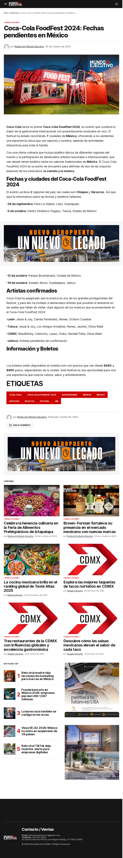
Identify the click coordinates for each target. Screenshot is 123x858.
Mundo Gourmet (12, 22)
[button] (6, 4)
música (87, 395)
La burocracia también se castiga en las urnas (38, 713)
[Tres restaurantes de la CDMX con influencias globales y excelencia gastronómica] (32, 618)
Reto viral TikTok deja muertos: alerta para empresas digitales (36, 749)
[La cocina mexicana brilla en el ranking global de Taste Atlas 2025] (32, 559)
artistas (14, 401)
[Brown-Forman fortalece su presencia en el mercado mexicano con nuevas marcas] (91, 500)
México (101, 395)
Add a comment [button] (22, 425)
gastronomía (69, 395)
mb (56, 401)
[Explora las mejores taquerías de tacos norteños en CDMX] (91, 559)
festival (44, 401)
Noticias (15, 13)
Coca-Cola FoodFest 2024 (41, 395)
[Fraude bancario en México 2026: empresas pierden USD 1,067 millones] (9, 694)
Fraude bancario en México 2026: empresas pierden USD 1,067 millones (37, 694)
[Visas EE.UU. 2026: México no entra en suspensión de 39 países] (9, 731)
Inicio (6, 13)
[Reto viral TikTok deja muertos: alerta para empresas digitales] (9, 749)
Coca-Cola (15, 395)
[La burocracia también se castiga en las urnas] (9, 713)
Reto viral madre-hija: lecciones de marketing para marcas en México (37, 676)
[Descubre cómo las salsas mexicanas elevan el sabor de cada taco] (91, 618)
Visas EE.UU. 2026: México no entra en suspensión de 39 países (39, 731)
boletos (29, 401)
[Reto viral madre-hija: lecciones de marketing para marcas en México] (9, 676)
